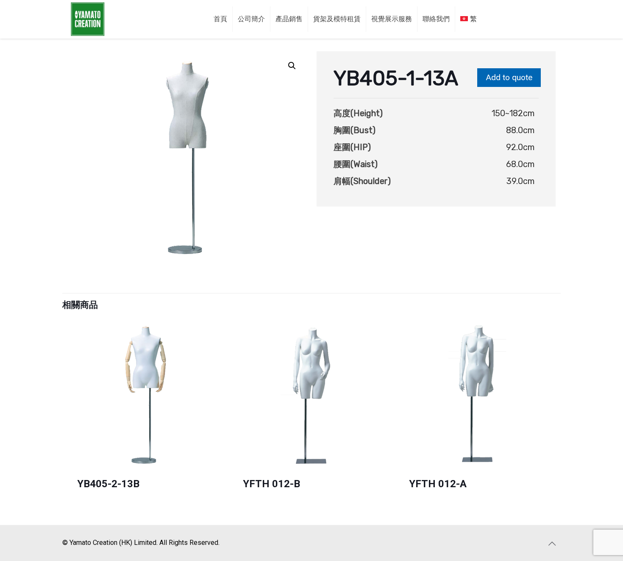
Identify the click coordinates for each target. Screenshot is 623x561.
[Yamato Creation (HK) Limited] (88, 19)
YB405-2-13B (108, 484)
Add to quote (509, 77)
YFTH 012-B (271, 484)
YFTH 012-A (438, 484)
